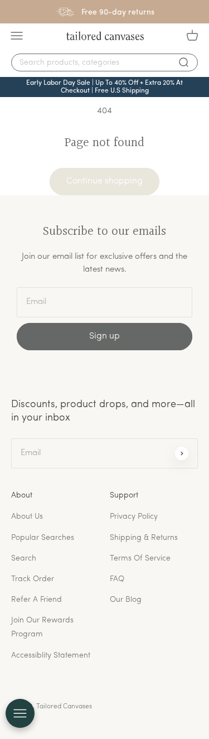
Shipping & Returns (144, 538)
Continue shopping (104, 181)
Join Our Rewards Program (42, 627)
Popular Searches (42, 538)
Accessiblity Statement (50, 655)
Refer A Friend (36, 600)
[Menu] (16, 35)
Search (23, 558)
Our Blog (126, 600)
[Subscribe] (181, 453)
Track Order (32, 579)
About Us (27, 517)
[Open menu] (20, 713)
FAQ (117, 579)
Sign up (104, 336)
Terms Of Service (140, 558)
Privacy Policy (134, 517)
